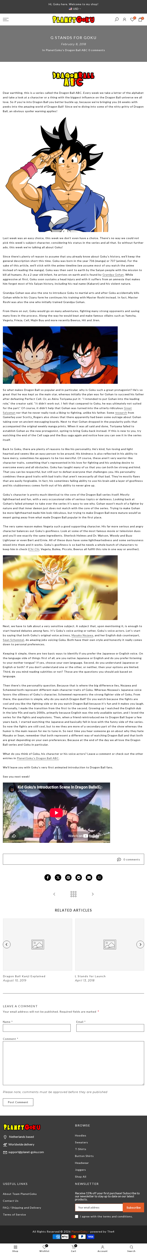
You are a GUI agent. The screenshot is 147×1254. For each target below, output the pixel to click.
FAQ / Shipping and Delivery (22, 1207)
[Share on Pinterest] (68, 877)
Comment (10, 1038)
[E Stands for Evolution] (92, 894)
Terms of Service (14, 1214)
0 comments (96, 50)
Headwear (82, 1162)
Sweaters (81, 1142)
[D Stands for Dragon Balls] (54, 894)
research (121, 412)
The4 (110, 1231)
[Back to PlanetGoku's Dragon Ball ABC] (73, 894)
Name (8, 1021)
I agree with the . (106, 1216)
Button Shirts (84, 1156)
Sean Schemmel (13, 639)
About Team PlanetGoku (20, 1193)
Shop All (80, 1176)
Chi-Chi (34, 549)
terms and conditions (117, 1216)
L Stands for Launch (90, 976)
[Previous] (7, 944)
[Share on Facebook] (47, 877)
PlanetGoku (79, 1231)
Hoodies (80, 1135)
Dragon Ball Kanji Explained (24, 976)
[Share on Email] (89, 877)
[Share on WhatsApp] (99, 877)
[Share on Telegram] (78, 877)
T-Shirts (80, 1149)
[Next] (140, 944)
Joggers (80, 1169)
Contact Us (11, 1200)
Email (81, 1021)
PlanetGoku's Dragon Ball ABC (67, 50)
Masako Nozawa (82, 635)
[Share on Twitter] (58, 877)
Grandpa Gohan (113, 274)
